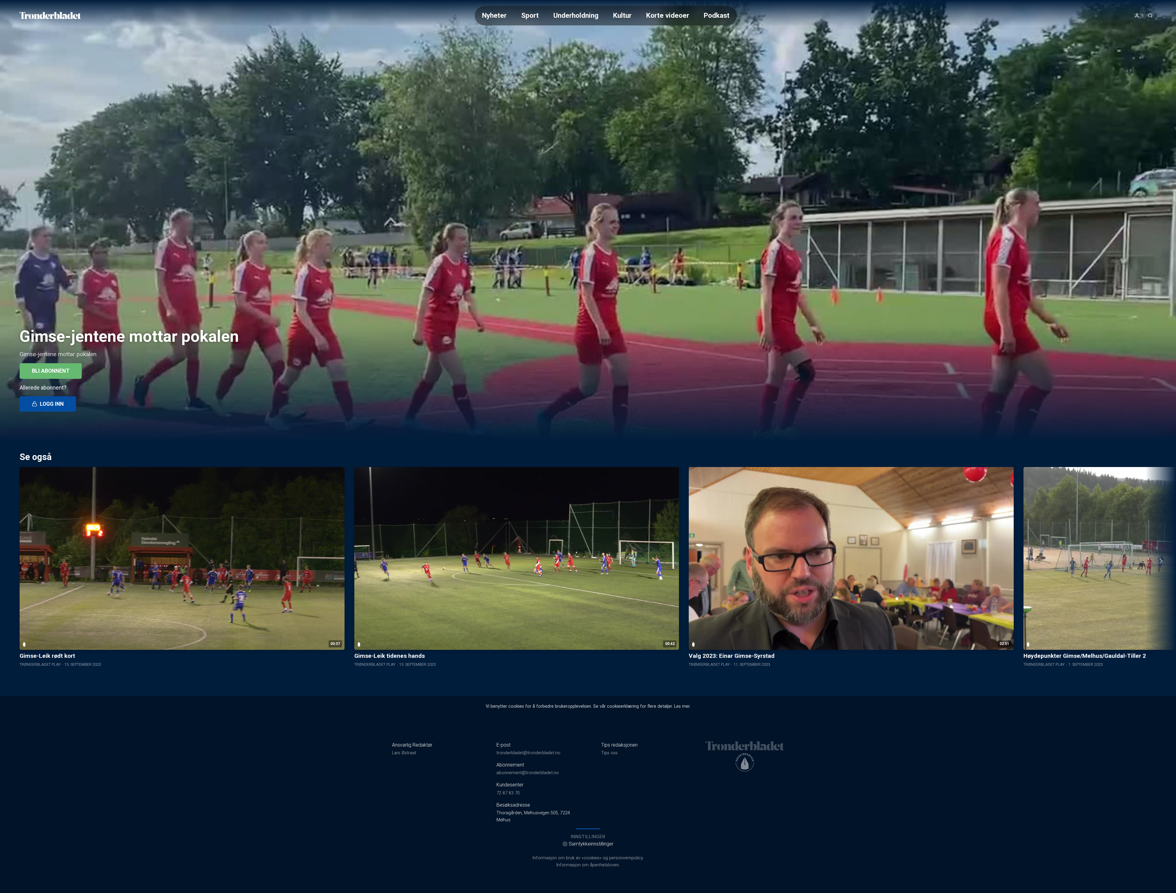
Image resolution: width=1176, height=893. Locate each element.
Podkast (716, 15)
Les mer (682, 706)
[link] (50, 15)
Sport (530, 15)
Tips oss (609, 752)
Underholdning (575, 15)
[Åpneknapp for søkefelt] (1150, 15)
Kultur (622, 15)
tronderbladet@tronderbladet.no (528, 752)
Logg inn (52, 404)
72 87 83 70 (508, 793)
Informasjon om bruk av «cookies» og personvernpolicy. (588, 858)
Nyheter (494, 15)
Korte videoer (667, 15)
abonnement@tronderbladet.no (527, 772)
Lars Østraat (404, 752)
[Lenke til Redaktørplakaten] (745, 762)
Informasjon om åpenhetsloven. (588, 865)
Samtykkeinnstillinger (591, 844)
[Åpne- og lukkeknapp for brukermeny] (1137, 15)
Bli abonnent (51, 371)
